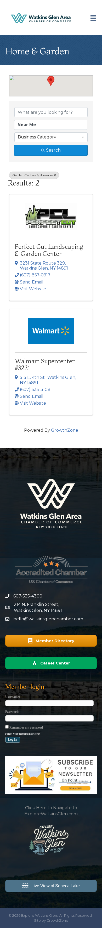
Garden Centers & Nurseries (32, 175)
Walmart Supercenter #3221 (45, 364)
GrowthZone (64, 430)
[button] (50, 81)
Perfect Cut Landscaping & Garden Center (49, 250)
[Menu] (93, 18)
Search (53, 150)
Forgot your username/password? (22, 733)
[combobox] (51, 137)
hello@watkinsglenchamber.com (48, 618)
